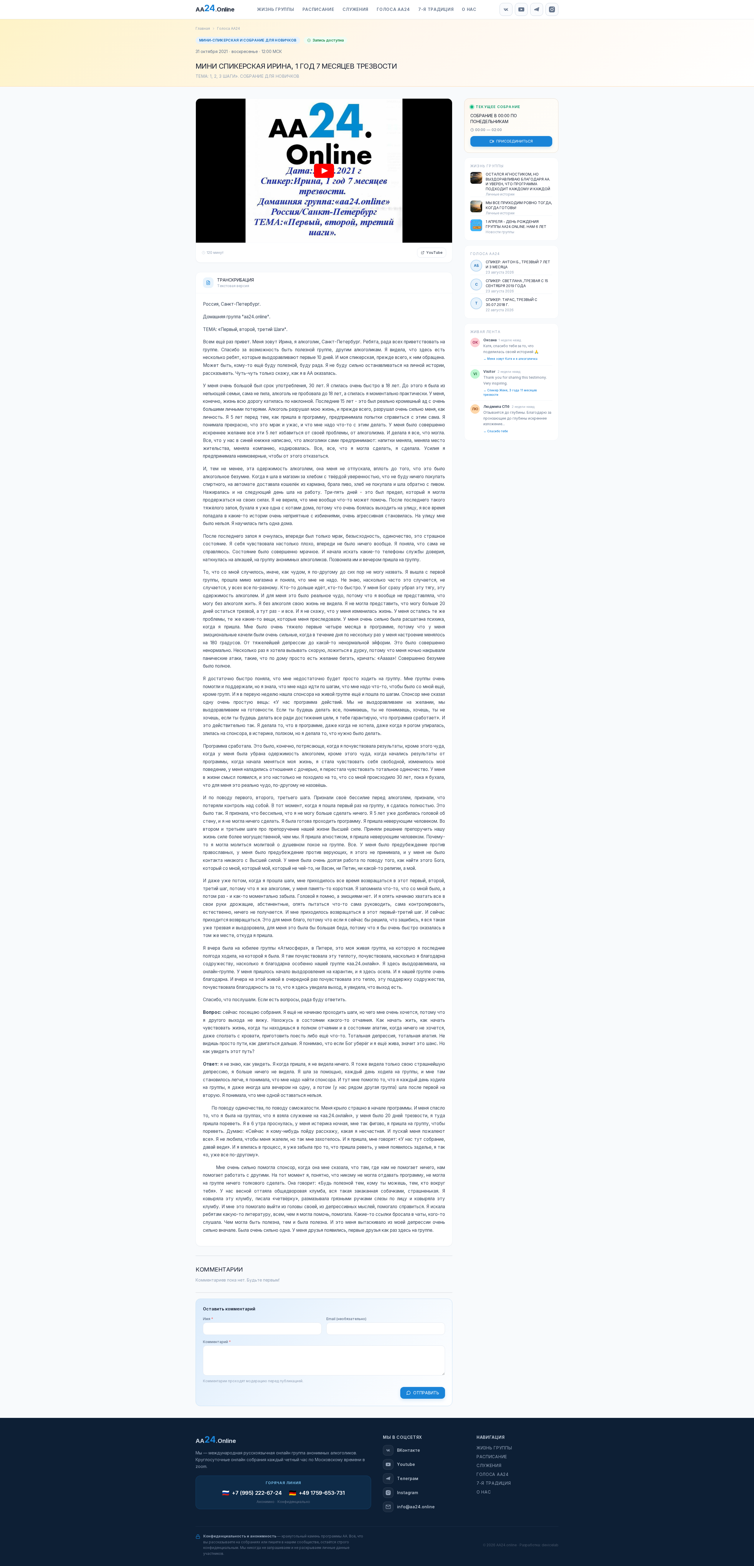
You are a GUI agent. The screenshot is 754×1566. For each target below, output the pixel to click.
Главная (203, 29)
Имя (208, 1319)
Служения (489, 1465)
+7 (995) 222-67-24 (257, 1493)
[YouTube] (521, 9)
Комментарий (217, 1342)
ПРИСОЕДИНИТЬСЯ (514, 141)
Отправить (426, 1392)
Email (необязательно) (346, 1319)
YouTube (434, 253)
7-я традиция (494, 1483)
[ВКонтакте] (506, 9)
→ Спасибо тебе (495, 431)
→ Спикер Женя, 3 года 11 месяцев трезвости (510, 392)
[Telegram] (536, 9)
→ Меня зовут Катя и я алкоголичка (510, 358)
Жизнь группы (494, 1448)
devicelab (550, 1545)
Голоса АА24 (228, 29)
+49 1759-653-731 (322, 1493)
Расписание (492, 1456)
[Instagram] (551, 9)
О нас (484, 1492)
